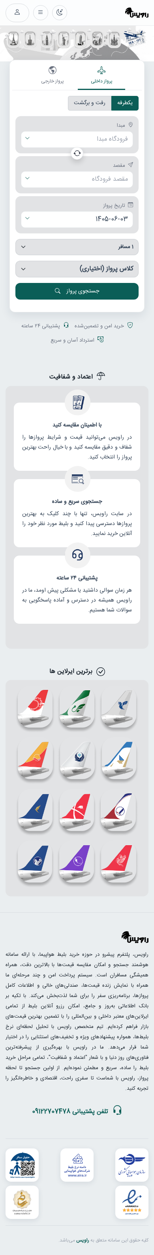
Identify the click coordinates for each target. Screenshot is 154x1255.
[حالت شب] (59, 12)
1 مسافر (125, 247)
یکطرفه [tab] (125, 103)
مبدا (121, 126)
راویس (82, 1240)
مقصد (119, 166)
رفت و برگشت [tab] (89, 103)
